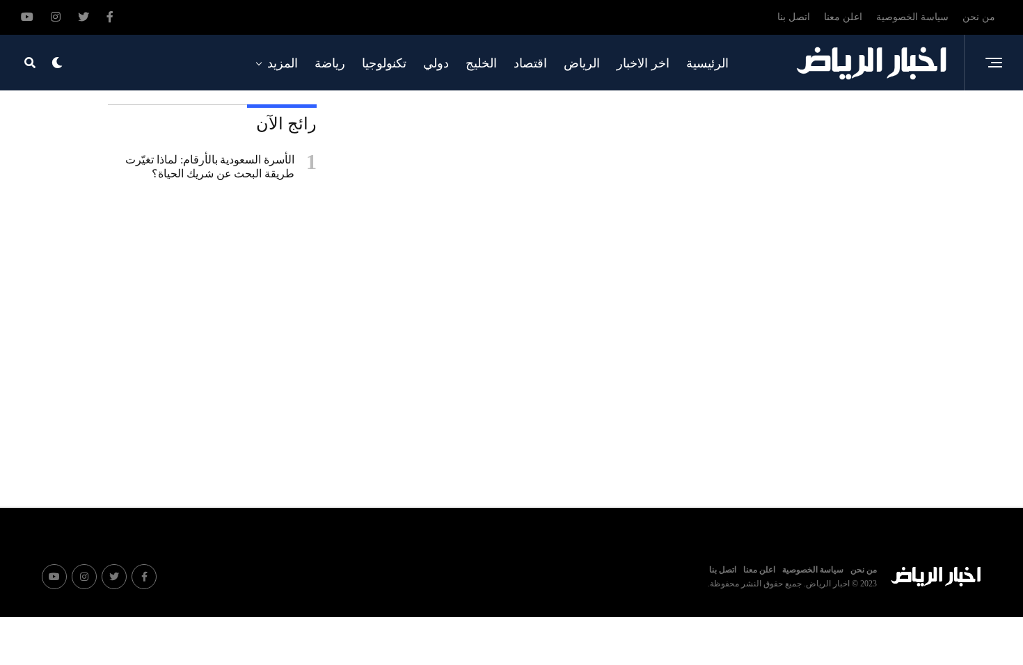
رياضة (330, 63)
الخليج (481, 63)
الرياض (582, 63)
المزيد (282, 63)
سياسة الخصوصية (912, 17)
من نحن (978, 17)
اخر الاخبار (643, 63)
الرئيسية (707, 63)
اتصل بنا (793, 17)
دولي (436, 63)
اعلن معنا (843, 17)
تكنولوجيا (384, 63)
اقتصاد (530, 63)
